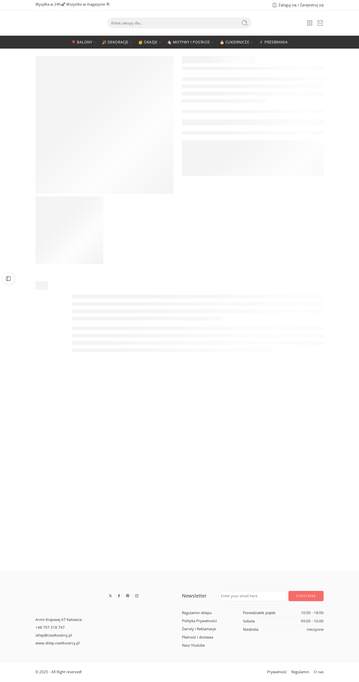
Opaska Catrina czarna (108, 555)
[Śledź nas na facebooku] (119, 596)
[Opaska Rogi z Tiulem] (35, 515)
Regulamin (300, 672)
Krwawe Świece (107, 466)
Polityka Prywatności (199, 621)
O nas (319, 672)
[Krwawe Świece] (107, 425)
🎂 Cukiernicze (234, 42)
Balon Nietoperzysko (36, 466)
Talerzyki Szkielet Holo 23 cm (251, 555)
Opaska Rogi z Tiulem (36, 555)
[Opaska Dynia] (179, 425)
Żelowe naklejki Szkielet (323, 555)
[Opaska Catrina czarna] (107, 515)
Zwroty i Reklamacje (199, 629)
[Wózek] (320, 23)
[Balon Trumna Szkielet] (251, 425)
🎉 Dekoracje (115, 42)
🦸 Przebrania (273, 42)
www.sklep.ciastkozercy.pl (57, 643)
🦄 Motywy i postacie (188, 42)
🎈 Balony (81, 42)
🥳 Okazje (148, 42)
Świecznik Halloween (323, 466)
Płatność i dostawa (197, 637)
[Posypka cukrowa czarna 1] (69, 230)
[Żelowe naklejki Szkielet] (323, 515)
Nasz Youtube (193, 645)
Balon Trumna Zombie (179, 555)
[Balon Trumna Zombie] (179, 515)
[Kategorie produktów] (309, 23)
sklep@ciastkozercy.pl (53, 635)
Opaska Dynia (179, 466)
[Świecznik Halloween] (323, 425)
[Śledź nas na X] (110, 596)
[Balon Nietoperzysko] (35, 425)
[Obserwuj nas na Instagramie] (137, 596)
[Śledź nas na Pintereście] (128, 596)
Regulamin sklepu (197, 612)
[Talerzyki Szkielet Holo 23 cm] (251, 515)
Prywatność (277, 672)
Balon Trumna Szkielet (251, 466)
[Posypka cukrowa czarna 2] (104, 125)
